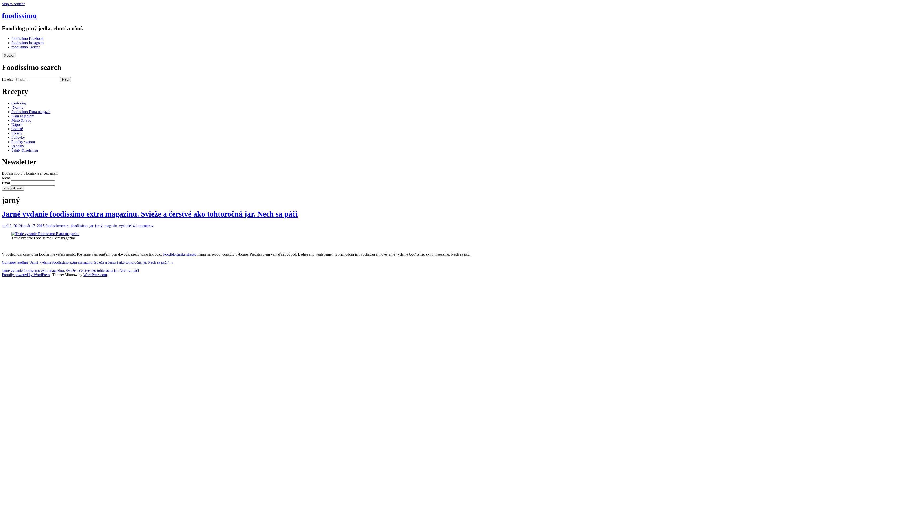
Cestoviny (19, 103)
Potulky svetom (23, 142)
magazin (110, 226)
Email (6, 183)
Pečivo (16, 133)
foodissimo (19, 15)
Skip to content (13, 4)
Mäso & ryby (21, 120)
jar (91, 226)
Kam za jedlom (22, 116)
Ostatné (17, 129)
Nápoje (16, 125)
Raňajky (17, 146)
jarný (99, 226)
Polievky (18, 137)
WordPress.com (95, 275)
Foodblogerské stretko (179, 254)
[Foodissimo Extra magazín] (45, 234)
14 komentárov (142, 226)
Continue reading (88, 262)
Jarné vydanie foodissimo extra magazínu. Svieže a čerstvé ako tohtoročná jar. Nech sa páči (150, 214)
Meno (6, 178)
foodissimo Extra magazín (30, 112)
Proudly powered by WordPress (26, 275)
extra (65, 226)
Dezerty (17, 107)
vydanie (125, 226)
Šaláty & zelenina (24, 150)
